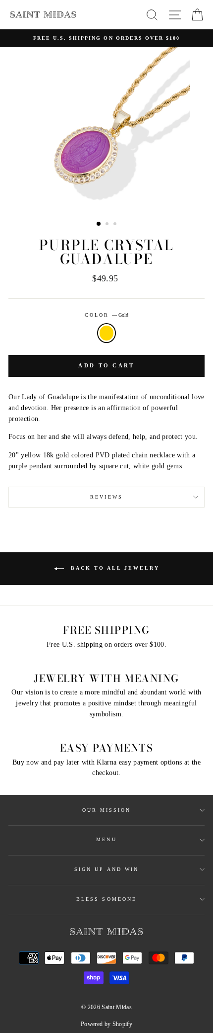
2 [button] (108, 224)
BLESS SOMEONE (106, 899)
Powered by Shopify (106, 1024)
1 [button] (99, 224)
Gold (106, 333)
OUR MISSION (106, 810)
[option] (106, 38)
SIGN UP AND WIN (106, 869)
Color (106, 315)
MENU (106, 839)
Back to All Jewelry (114, 568)
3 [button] (115, 224)
